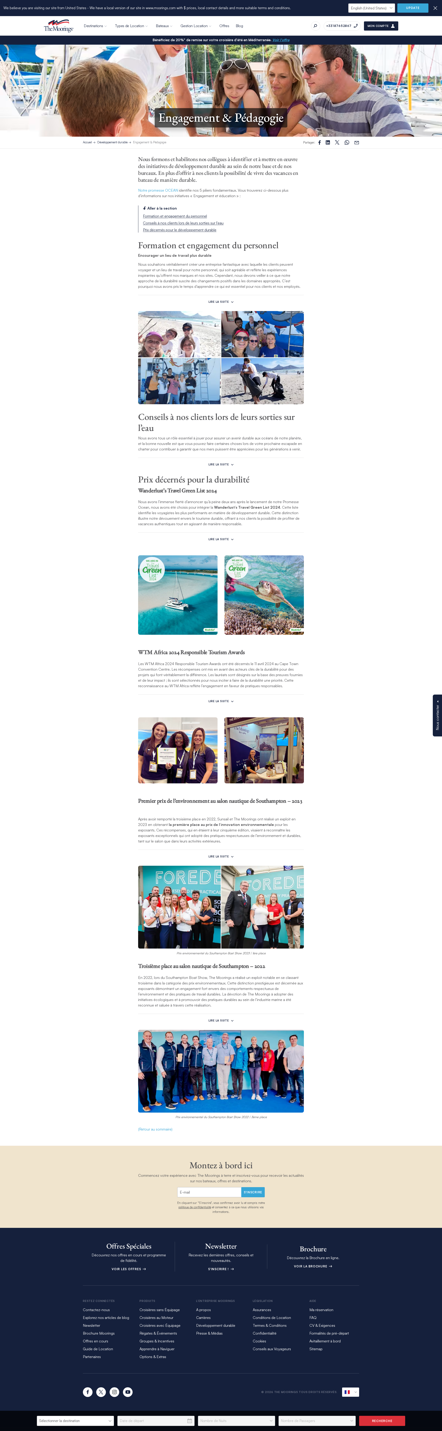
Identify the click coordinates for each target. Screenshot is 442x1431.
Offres (224, 25)
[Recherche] (315, 26)
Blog (239, 25)
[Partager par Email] (356, 142)
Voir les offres (127, 1269)
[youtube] (128, 1392)
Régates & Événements (158, 1333)
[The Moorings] (59, 26)
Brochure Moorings (99, 1333)
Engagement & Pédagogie (149, 142)
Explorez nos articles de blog (106, 1317)
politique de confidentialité (194, 1207)
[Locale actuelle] (350, 1392)
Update (413, 8)
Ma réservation (321, 1309)
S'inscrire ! (219, 1269)
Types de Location (129, 25)
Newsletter (91, 1325)
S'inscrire (253, 1192)
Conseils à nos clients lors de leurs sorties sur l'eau (183, 223)
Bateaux (162, 25)
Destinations (93, 25)
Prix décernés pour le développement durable (179, 230)
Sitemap (316, 1349)
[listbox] (75, 1421)
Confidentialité (264, 1333)
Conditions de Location (272, 1317)
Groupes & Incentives (157, 1341)
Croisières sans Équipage (160, 1309)
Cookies (259, 1341)
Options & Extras (153, 1356)
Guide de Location (98, 1349)
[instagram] (114, 1392)
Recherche (382, 1421)
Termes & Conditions (270, 1325)
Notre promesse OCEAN (158, 190)
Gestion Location (193, 25)
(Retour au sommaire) (155, 1129)
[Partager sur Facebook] (319, 142)
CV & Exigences (322, 1325)
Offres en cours (95, 1341)
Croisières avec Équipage (160, 1325)
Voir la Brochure (311, 1266)
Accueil (87, 142)
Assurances (262, 1309)
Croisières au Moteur (156, 1317)
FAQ (313, 1317)
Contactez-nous (96, 1309)
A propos (203, 1309)
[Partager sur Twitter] (328, 142)
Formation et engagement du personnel (175, 216)
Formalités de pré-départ (329, 1333)
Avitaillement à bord (325, 1341)
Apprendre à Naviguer (157, 1349)
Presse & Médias (209, 1333)
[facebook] (88, 1392)
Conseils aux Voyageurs (272, 1349)
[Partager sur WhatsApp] (347, 142)
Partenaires (92, 1356)
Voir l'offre (280, 40)
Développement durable (112, 142)
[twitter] (101, 1392)
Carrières (203, 1317)
